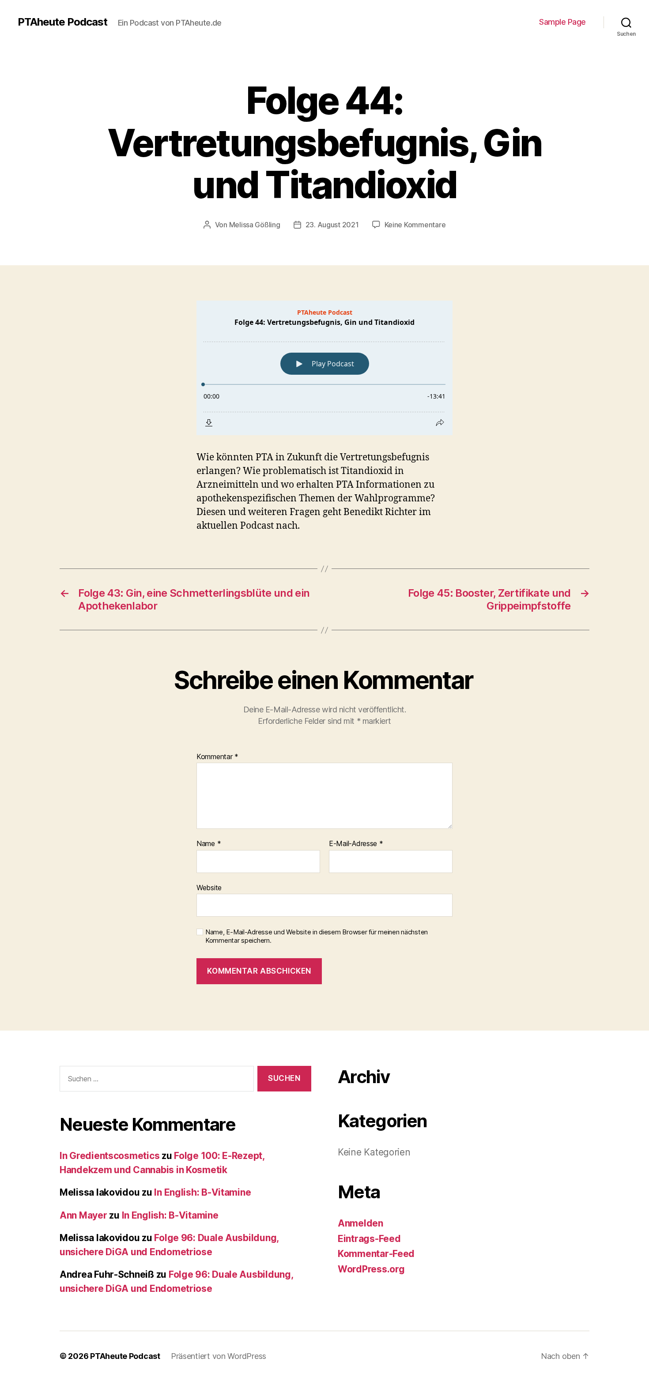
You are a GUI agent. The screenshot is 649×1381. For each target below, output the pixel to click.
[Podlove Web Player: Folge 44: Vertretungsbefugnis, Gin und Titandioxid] (324, 368)
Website (209, 887)
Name (208, 844)
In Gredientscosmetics (109, 1155)
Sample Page (562, 21)
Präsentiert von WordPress (218, 1356)
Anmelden (360, 1223)
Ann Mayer (83, 1215)
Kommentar (217, 757)
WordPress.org (371, 1269)
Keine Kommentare (415, 224)
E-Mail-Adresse (356, 844)
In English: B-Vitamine (202, 1192)
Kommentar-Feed (376, 1253)
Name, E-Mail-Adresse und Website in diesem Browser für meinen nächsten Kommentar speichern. (316, 936)
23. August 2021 (332, 224)
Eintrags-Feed (369, 1238)
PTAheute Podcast (62, 22)
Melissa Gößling (254, 224)
